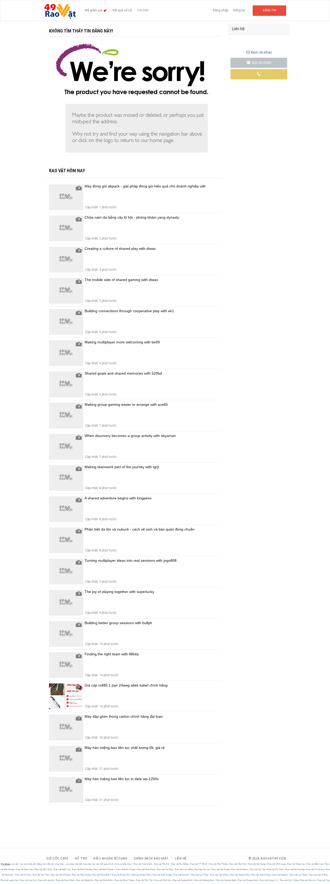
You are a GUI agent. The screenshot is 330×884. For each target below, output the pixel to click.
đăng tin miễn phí (45, 864)
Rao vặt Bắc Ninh (43, 869)
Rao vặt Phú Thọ (144, 880)
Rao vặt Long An (46, 880)
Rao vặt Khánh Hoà (141, 875)
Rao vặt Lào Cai (28, 880)
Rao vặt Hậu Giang (81, 875)
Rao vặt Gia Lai (202, 869)
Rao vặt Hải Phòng (218, 864)
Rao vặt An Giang (257, 864)
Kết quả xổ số (122, 10)
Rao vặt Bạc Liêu (24, 869)
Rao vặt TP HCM (198, 864)
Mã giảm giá (94, 10)
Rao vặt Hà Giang (220, 869)
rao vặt (14, 864)
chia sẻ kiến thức (123, 864)
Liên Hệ (181, 858)
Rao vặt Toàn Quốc (143, 864)
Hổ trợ (81, 858)
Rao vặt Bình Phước (103, 869)
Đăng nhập (220, 10)
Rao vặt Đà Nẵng (180, 864)
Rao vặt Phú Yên (163, 880)
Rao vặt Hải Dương (295, 869)
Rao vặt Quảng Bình (182, 880)
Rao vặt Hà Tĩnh (275, 869)
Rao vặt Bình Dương (82, 869)
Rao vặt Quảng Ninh (248, 880)
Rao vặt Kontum (181, 875)
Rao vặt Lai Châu (200, 875)
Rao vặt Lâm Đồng (219, 875)
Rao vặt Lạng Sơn (10, 880)
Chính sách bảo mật (151, 858)
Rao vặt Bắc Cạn (315, 864)
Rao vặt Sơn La (308, 880)
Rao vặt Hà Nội (161, 864)
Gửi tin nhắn (261, 63)
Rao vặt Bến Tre (62, 869)
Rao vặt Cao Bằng (183, 869)
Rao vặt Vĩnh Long (276, 864)
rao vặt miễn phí (28, 864)
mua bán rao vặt (91, 864)
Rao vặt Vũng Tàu (296, 864)
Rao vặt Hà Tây (257, 869)
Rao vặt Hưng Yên (120, 875)
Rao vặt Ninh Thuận (124, 880)
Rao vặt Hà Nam (240, 869)
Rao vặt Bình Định (146, 869)
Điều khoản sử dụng (110, 858)
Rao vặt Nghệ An (85, 880)
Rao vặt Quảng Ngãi (226, 880)
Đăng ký (239, 10)
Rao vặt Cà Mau (165, 869)
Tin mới (142, 10)
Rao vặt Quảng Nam (204, 880)
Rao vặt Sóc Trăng (289, 880)
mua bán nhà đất (74, 864)
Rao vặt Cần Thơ (238, 864)
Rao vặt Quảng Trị (269, 880)
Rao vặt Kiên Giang (162, 875)
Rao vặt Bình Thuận (125, 869)
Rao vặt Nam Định (65, 880)
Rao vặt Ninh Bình (103, 880)
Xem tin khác (261, 52)
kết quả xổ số (106, 864)
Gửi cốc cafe (57, 858)
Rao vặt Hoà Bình (101, 875)
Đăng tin (269, 10)
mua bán (59, 864)
